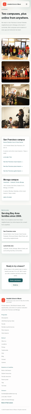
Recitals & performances (8, 327)
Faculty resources (6, 376)
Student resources (6, 373)
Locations (4, 344)
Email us (15, 285)
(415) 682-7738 (7, 157)
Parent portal (5, 379)
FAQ (3, 353)
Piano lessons (5, 330)
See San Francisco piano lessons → (13, 166)
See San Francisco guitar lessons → (13, 171)
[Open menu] (26, 4)
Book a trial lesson (15, 280)
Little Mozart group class (8, 321)
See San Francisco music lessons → (13, 162)
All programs (5, 318)
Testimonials (5, 350)
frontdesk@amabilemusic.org (9, 393)
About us (4, 341)
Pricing (3, 347)
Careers (4, 362)
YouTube (4, 385)
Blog (3, 356)
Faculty (3, 324)
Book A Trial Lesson (7, 403)
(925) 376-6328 (7, 197)
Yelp (3, 382)
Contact (4, 359)
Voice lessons (5, 333)
